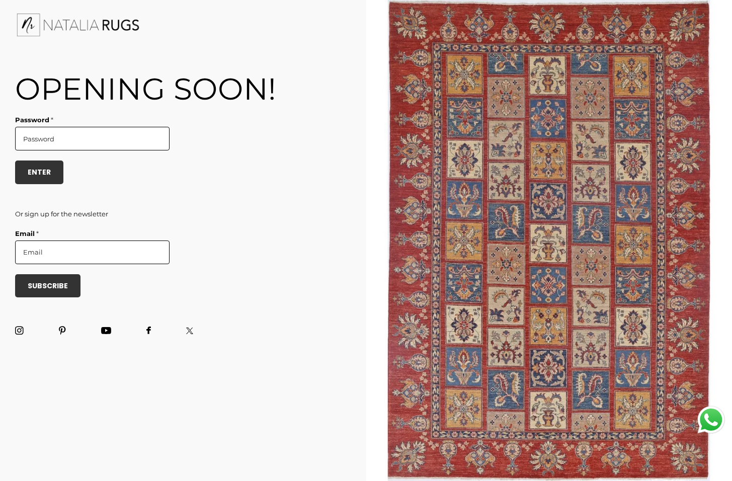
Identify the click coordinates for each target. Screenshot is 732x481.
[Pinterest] (62, 331)
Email (27, 233)
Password (34, 120)
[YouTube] (106, 331)
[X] (189, 331)
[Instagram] (19, 331)
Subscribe (48, 286)
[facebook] (148, 331)
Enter (39, 172)
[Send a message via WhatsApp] (711, 420)
